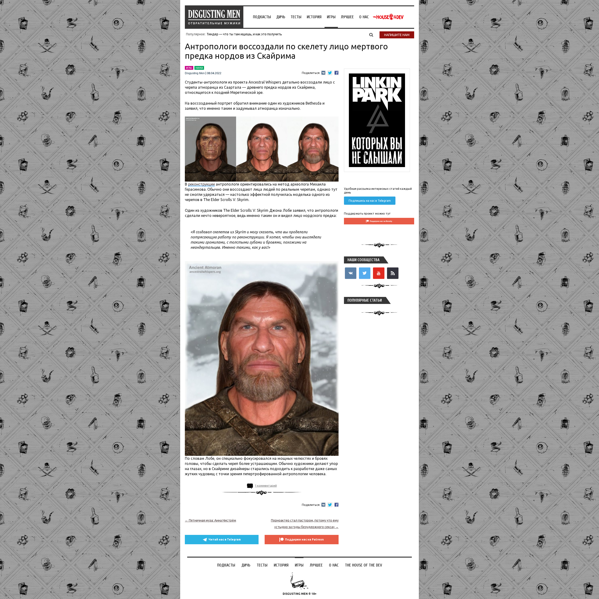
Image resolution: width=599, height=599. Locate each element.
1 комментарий (266, 485)
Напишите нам (396, 35)
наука (199, 67)
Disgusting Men (195, 73)
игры (189, 67)
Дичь (280, 17)
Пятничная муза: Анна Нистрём (210, 520)
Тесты (296, 17)
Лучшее (347, 17)
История (314, 17)
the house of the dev (388, 17)
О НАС (364, 17)
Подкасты (262, 17)
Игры (331, 17)
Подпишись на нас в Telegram (370, 200)
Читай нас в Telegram (224, 539)
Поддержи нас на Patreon (304, 539)
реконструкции (201, 184)
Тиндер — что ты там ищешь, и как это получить (244, 34)
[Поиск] (371, 35)
